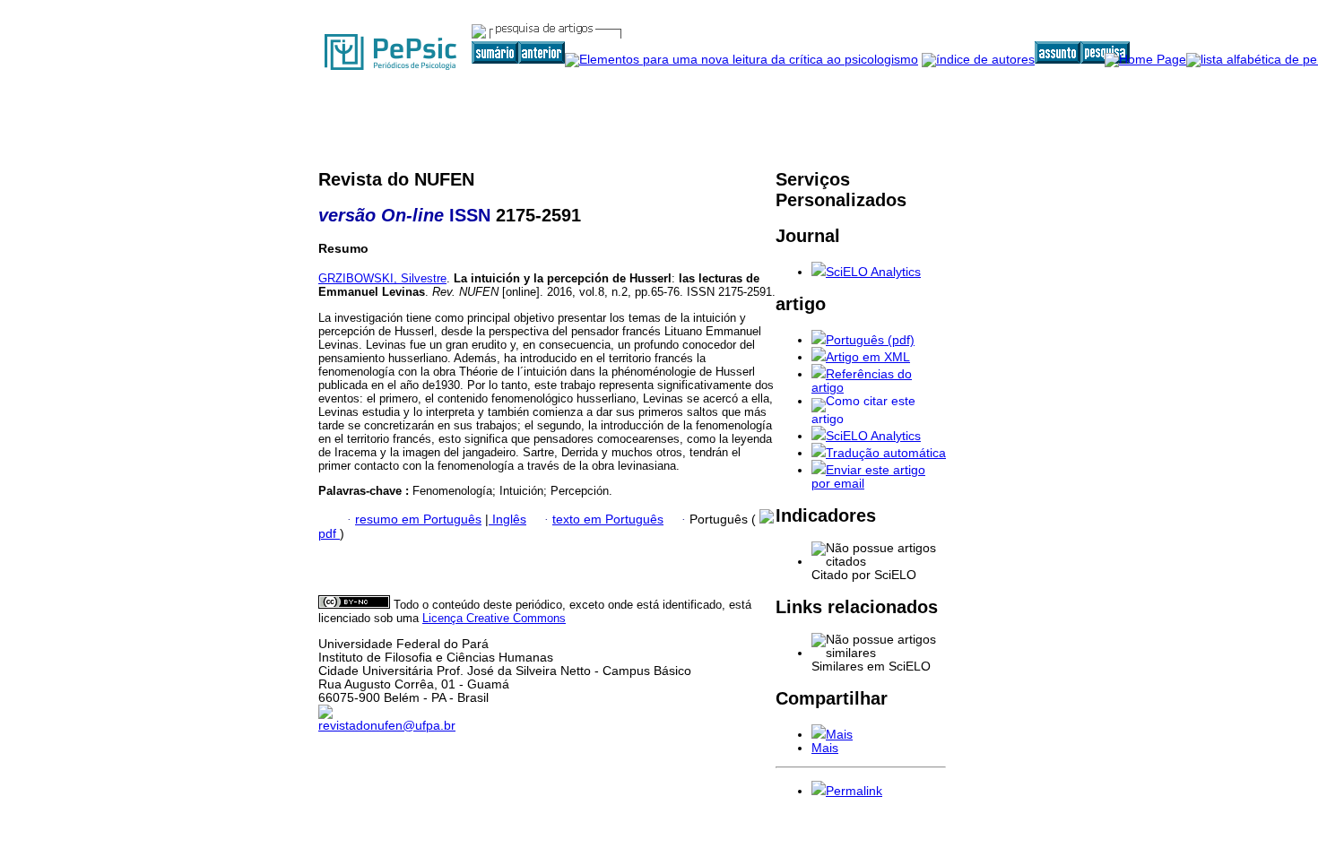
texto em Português (607, 519)
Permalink (854, 791)
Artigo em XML (868, 357)
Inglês (507, 519)
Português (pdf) (870, 340)
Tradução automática (886, 453)
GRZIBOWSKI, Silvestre (382, 278)
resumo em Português (418, 519)
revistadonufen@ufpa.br (386, 725)
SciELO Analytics (873, 272)
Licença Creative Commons (494, 618)
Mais (839, 734)
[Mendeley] (818, 734)
